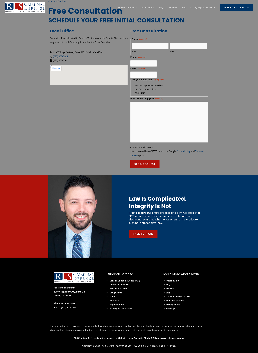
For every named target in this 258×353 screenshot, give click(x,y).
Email (137, 68)
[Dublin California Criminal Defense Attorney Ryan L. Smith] (25, 7)
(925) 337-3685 (68, 303)
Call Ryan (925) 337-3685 (202, 7)
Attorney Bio (147, 7)
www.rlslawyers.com (171, 338)
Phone (138, 57)
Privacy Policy (183, 151)
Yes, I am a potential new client (149, 85)
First (134, 51)
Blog (184, 7)
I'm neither (140, 92)
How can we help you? (146, 98)
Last (172, 51)
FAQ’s (162, 7)
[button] (135, 7)
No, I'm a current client (145, 89)
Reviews (173, 7)
